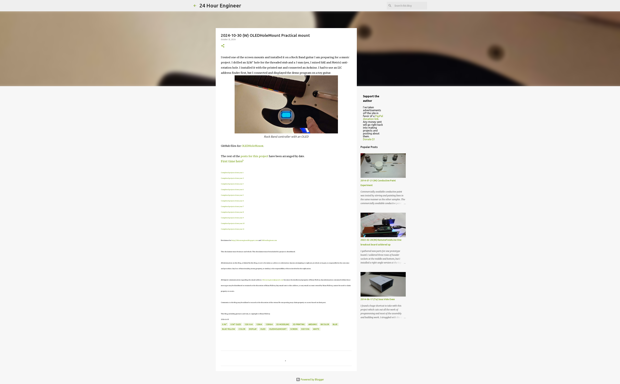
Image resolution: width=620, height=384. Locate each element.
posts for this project (254, 156)
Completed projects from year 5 (232, 195)
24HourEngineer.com (269, 240)
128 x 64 (249, 324)
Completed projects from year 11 (232, 229)
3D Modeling (282, 324)
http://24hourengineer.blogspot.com (245, 240)
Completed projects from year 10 (232, 223)
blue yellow (228, 329)
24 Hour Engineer (220, 5)
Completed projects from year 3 (232, 184)
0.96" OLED (236, 324)
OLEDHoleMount (252, 145)
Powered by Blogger (312, 379)
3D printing (299, 324)
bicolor (325, 324)
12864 (259, 324)
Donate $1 (369, 139)
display (253, 329)
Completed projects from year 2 (232, 178)
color (242, 329)
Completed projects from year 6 (232, 201)
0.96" (224, 324)
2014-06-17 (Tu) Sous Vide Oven (378, 299)
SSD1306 (305, 329)
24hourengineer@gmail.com (272, 280)
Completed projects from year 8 (232, 212)
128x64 (269, 324)
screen (293, 329)
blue (335, 324)
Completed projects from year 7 (232, 206)
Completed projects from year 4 (232, 189)
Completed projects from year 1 (232, 172)
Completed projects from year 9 (232, 218)
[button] (223, 46)
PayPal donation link (373, 117)
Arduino (312, 324)
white (316, 329)
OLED (262, 329)
